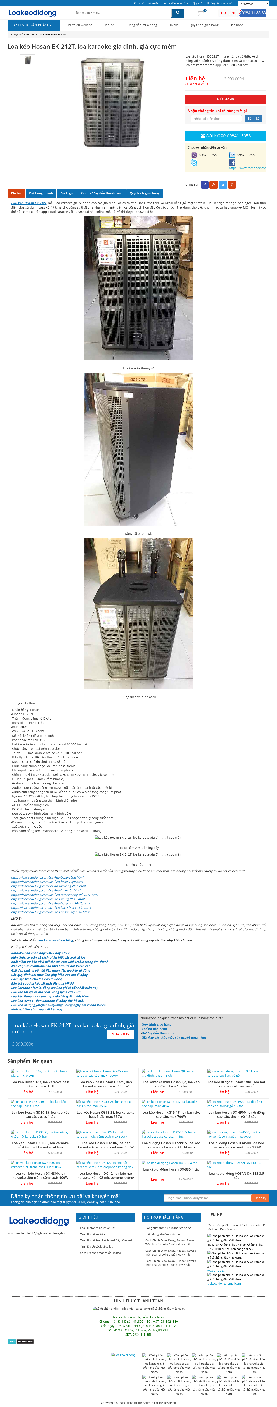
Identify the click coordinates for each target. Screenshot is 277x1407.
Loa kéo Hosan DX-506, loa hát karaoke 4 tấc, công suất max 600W (106, 1145)
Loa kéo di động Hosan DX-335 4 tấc (171, 1169)
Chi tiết (16, 193)
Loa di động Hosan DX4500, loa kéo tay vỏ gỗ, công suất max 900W (236, 1145)
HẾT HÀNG (225, 99)
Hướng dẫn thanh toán (220, 3)
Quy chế (198, 3)
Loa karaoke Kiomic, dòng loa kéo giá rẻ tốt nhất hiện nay (54, 988)
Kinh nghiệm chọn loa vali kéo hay (36, 1009)
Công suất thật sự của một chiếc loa (168, 1228)
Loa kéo (30, 34)
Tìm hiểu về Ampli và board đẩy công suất (107, 1240)
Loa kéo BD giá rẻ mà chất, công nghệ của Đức (45, 992)
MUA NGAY (120, 1034)
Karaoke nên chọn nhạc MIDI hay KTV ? (40, 953)
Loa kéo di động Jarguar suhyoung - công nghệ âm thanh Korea (58, 1005)
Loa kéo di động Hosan (52, 34)
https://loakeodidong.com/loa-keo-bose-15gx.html (47, 882)
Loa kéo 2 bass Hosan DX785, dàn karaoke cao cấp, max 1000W (105, 1084)
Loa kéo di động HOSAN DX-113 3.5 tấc (236, 1175)
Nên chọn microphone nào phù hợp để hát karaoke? (50, 966)
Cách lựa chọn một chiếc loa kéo (100, 1253)
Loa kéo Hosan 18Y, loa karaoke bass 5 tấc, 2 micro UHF (40, 1084)
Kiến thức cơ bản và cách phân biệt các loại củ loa (48, 957)
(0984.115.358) (216, 1270)
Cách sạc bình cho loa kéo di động (36, 979)
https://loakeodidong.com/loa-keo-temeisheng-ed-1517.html (54, 895)
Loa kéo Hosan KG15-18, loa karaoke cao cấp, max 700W (171, 1114)
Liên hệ (108, 25)
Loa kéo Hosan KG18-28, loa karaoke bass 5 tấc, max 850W (106, 1114)
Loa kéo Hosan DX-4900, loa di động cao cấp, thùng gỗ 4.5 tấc (237, 1114)
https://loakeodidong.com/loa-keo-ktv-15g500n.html (48, 886)
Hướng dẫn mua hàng (175, 3)
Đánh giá (66, 193)
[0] (200, 13)
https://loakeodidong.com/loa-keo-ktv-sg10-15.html (48, 899)
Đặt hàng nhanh (41, 193)
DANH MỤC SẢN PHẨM (30, 25)
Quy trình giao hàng (204, 25)
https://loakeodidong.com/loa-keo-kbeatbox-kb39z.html (51, 908)
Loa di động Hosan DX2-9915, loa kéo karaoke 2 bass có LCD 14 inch (171, 1145)
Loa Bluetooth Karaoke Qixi (97, 1228)
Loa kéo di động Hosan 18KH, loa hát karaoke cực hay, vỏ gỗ (236, 1084)
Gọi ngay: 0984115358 (228, 135)
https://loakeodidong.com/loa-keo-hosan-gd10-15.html (50, 903)
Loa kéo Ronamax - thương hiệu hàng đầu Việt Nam (50, 996)
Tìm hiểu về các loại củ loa (96, 1246)
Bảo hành (237, 25)
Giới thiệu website (79, 25)
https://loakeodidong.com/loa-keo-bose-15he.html (47, 877)
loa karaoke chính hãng (55, 940)
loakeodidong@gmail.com (224, 1283)
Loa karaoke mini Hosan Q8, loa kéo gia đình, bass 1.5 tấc (171, 1084)
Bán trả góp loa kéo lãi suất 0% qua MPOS (42, 983)
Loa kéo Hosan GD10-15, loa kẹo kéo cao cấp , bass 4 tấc (40, 1114)
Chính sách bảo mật (146, 3)
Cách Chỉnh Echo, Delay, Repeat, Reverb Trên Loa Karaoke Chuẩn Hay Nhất (170, 1242)
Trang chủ (17, 34)
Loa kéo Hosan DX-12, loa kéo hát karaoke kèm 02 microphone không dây (106, 1177)
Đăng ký (253, 118)
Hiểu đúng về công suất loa (162, 1234)
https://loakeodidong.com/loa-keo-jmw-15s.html (45, 890)
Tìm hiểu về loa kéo (92, 1234)
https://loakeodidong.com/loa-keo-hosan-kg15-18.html (50, 912)
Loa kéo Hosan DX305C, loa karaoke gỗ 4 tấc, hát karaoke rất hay (40, 1145)
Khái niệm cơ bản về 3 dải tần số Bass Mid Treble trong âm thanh (59, 962)
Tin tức (173, 25)
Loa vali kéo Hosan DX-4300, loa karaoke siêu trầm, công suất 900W (40, 1175)
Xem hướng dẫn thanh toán (101, 193)
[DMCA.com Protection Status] (21, 1341)
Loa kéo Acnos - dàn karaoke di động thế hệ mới (47, 1001)
